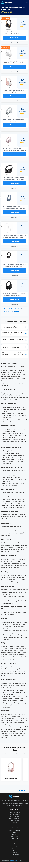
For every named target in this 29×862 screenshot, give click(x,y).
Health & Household (15, 814)
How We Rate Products (14, 848)
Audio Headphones (7, 314)
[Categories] (27, 3)
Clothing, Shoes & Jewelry (14, 818)
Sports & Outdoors (14, 820)
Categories (10, 308)
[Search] (23, 2)
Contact (14, 850)
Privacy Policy (14, 852)
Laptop (14, 832)
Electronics (17, 308)
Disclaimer (22, 790)
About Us (14, 846)
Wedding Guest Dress (14, 830)
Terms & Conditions (14, 854)
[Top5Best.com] (6, 3)
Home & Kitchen (14, 816)
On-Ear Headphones (18, 314)
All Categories (14, 822)
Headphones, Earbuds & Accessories (11, 311)
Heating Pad (14, 836)
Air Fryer (14, 834)
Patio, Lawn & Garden (14, 812)
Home (4, 308)
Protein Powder (14, 838)
